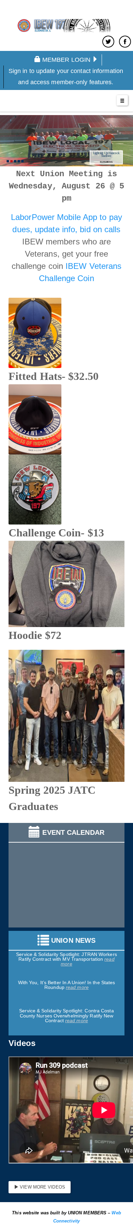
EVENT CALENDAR (73, 832)
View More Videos (41, 1187)
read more (77, 983)
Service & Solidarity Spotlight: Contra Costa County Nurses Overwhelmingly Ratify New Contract (66, 1011)
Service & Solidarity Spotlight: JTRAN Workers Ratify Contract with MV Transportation (66, 953)
